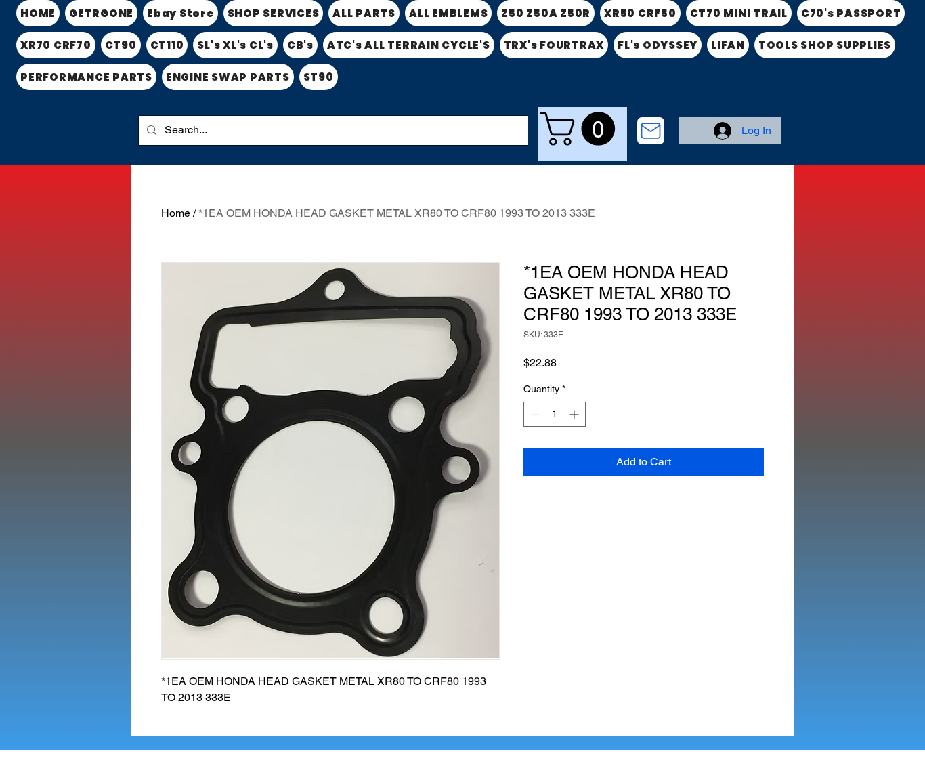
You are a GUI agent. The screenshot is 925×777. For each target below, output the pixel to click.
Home (175, 213)
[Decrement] (533, 414)
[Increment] (575, 414)
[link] (581, 129)
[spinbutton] (554, 414)
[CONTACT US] (650, 130)
